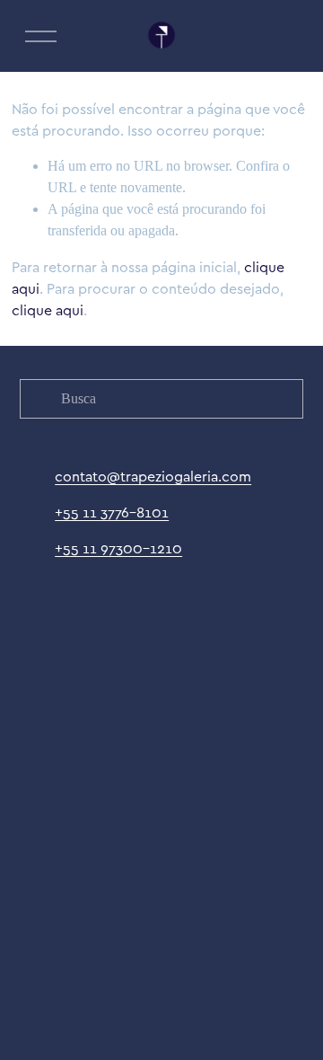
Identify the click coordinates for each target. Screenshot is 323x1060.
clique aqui (47, 310)
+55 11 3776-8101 (112, 512)
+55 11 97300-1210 (118, 548)
